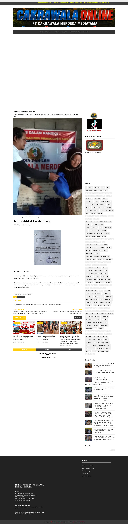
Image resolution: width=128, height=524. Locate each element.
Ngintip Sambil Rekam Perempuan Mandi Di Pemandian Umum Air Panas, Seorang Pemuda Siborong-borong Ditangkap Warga (99, 381)
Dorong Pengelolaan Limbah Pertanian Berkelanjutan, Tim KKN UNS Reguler (46, 337)
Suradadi (89, 336)
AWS (103, 187)
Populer (86, 32)
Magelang (89, 276)
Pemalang (89, 296)
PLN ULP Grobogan (92, 299)
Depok (101, 224)
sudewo (95, 325)
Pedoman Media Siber (88, 468)
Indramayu (89, 247)
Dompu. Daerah (101, 230)
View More (79, 317)
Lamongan (89, 267)
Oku (92, 288)
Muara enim (107, 282)
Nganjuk (102, 285)
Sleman (88, 322)
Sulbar (100, 328)
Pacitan (97, 288)
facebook (70, 349)
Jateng (88, 250)
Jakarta (109, 247)
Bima (92, 204)
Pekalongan (106, 293)
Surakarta (97, 336)
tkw (87, 348)
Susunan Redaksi (87, 476)
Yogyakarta (90, 354)
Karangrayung (91, 259)
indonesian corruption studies (96, 244)
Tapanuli (99, 339)
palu (101, 290)
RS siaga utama (108, 311)
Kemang (88, 262)
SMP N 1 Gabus (97, 322)
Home (41, 32)
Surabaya (108, 334)
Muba (88, 285)
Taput (106, 339)
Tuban (108, 348)
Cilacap (110, 216)
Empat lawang (90, 233)
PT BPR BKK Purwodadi (93, 308)
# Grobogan (21, 297)
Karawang (101, 259)
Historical (109, 239)
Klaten (102, 262)
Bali (108, 187)
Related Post (19, 318)
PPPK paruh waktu (104, 305)
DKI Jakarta (107, 227)
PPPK (95, 305)
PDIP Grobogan (95, 293)
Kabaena (96, 253)
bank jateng (90, 193)
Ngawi (109, 285)
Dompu (92, 230)
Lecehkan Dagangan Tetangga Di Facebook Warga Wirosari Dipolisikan (104, 430)
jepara (105, 250)
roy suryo (97, 311)
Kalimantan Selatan (92, 256)
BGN (87, 204)
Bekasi (104, 198)
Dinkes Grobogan (92, 227)
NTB (87, 288)
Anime (90, 187)
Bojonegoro (97, 207)
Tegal (88, 345)
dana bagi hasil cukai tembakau (96, 221)
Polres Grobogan (92, 302)
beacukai (97, 198)
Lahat (104, 265)
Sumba (100, 331)
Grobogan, (28, 225)
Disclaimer (85, 473)
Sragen (88, 325)
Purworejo (105, 308)
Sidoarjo (105, 319)
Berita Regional (106, 201)
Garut (88, 236)
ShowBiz (97, 319)
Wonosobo (104, 351)
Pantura (107, 290)
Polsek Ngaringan (105, 302)
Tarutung (96, 342)
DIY (101, 227)
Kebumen (109, 259)
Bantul (102, 196)
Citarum (88, 219)
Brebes (96, 210)
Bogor (88, 207)
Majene (97, 276)
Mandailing (105, 276)
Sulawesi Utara (91, 328)
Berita (96, 201)
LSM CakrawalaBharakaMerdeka (96, 273)
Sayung (110, 313)
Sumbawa (107, 331)
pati (87, 293)
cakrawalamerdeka (107, 210)
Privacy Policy (86, 471)
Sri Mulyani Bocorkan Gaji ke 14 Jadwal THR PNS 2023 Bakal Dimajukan (104, 365)
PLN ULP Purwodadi (106, 299)
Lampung (97, 267)
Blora (109, 204)
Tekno (94, 345)
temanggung (102, 345)
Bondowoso (107, 207)
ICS (103, 242)
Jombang (89, 253)
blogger (24, 349)
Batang (108, 196)
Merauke (108, 279)
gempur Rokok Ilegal (99, 236)
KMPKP (108, 262)
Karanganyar (105, 256)
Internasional (75, 32)
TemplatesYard (58, 522)
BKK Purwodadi (101, 204)
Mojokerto (98, 282)
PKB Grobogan (99, 296)
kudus (88, 265)
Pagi (103, 288)
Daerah (57, 32)
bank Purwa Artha (92, 196)
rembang (89, 311)
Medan (101, 279)
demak (88, 224)
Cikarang (103, 216)
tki (109, 345)
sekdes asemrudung (93, 316)
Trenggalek (100, 348)
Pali (96, 290)
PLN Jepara (109, 296)
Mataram (89, 279)
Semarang (105, 316)
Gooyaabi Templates (79, 522)
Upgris (88, 351)
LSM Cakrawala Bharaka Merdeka (97, 270)
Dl (87, 230)
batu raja (89, 198)
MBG (95, 279)
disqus (47, 349)
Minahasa (89, 282)
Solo (105, 322)
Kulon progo (96, 265)
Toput (93, 348)
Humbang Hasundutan (93, 242)
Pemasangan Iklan (87, 466)
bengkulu (89, 201)
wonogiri (96, 351)
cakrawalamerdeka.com (94, 213)
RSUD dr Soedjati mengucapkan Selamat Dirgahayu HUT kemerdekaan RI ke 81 (23, 337)
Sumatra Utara (91, 331)
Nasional (65, 32)
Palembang (89, 290)
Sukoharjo (104, 325)
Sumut (100, 334)
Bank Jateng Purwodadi (103, 193)
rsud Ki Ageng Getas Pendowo (96, 313)
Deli (110, 221)
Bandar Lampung (91, 190)
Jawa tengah (97, 250)
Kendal (95, 262)
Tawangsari (105, 342)
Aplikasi (97, 187)
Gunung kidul (99, 239)
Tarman (88, 342)
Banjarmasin (103, 190)
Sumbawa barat (91, 334)
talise (105, 336)
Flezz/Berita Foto (103, 233)
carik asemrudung (92, 216)
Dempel (94, 224)
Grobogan (48, 32)
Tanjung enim (90, 339)
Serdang (89, 319)
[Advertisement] (64, 47)
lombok (104, 267)
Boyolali (89, 210)
